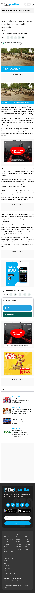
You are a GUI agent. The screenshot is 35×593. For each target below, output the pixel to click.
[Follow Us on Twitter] (13, 505)
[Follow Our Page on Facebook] (8, 505)
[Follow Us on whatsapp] (27, 505)
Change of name (9, 573)
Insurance (28, 544)
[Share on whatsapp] (15, 37)
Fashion (27, 536)
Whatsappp (11, 314)
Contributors (8, 534)
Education (19, 541)
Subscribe (17, 523)
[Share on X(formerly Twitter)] (11, 37)
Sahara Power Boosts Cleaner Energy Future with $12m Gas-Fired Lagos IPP (21, 401)
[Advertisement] (17, 462)
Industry (27, 541)
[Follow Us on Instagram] (17, 505)
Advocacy (7, 544)
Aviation (6, 536)
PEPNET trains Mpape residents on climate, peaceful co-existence (22, 422)
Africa (5, 547)
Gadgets (7, 568)
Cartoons (19, 544)
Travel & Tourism (9, 558)
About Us (6, 578)
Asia (5, 549)
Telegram (10, 308)
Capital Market (8, 539)
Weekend (7, 561)
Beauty (18, 539)
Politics (21, 10)
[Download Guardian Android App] (10, 510)
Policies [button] (6, 581)
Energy (6, 541)
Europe (18, 536)
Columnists (20, 547)
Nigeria (18, 549)
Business (27, 10)
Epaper (10, 10)
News (4, 10)
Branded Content (9, 552)
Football (27, 539)
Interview (6, 563)
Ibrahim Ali (10, 290)
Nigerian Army (19, 290)
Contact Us (15, 581)
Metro (15, 10)
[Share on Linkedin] (23, 37)
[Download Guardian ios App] (24, 510)
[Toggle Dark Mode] (27, 4)
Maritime (28, 547)
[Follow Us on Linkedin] (22, 505)
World (27, 549)
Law (5, 571)
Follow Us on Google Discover (13, 43)
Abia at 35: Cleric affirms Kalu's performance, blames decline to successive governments (21, 411)
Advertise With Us (17, 578)
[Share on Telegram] (19, 37)
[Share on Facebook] (10, 294)
